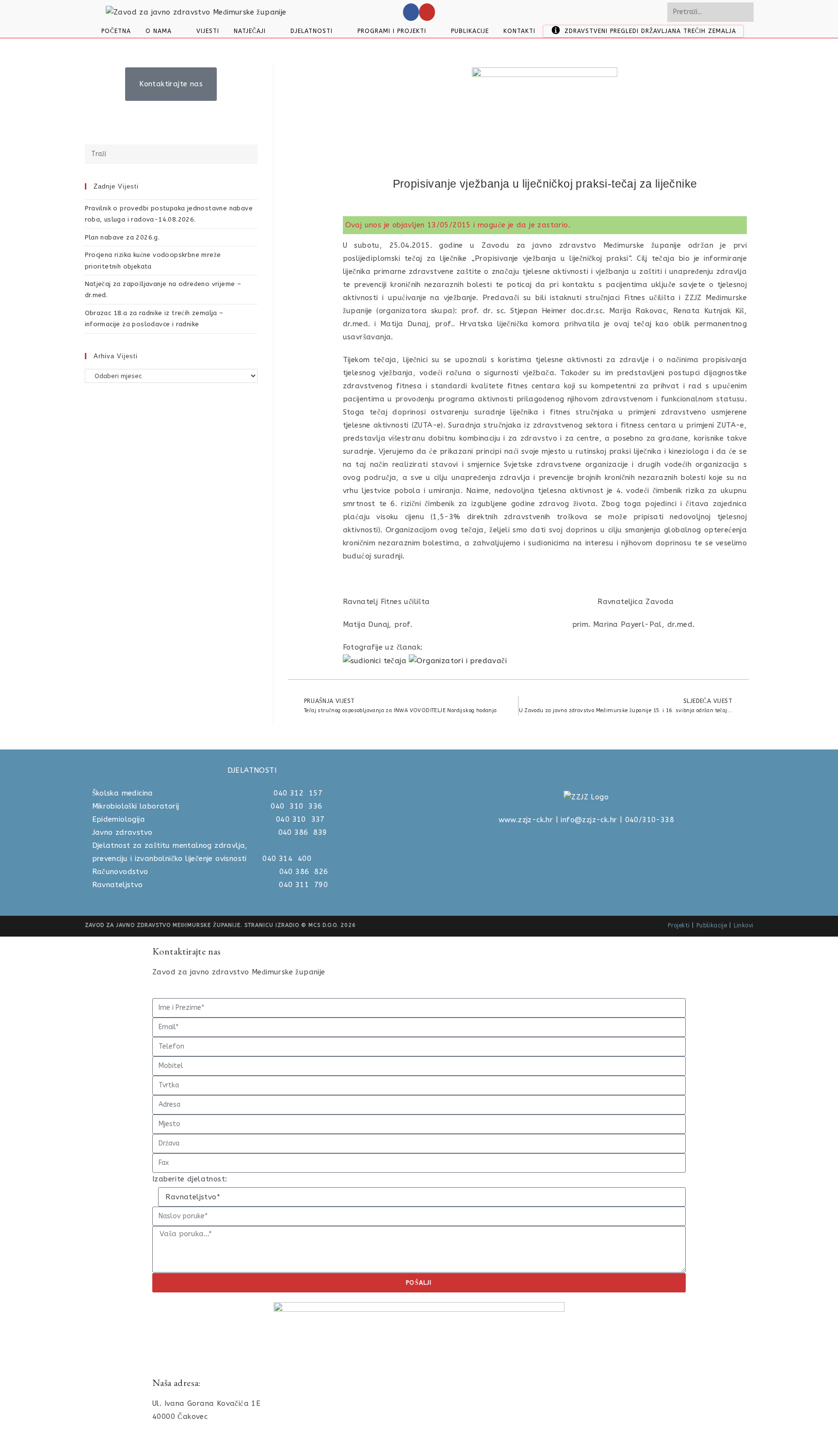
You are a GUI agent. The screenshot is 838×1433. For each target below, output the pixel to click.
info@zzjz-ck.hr (589, 819)
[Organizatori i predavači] (459, 660)
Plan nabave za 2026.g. (122, 237)
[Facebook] (411, 12)
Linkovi (744, 925)
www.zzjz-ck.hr (526, 819)
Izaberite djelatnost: (189, 1179)
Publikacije (711, 925)
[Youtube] (427, 12)
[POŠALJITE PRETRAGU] (744, 12)
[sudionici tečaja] (376, 660)
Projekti (679, 925)
